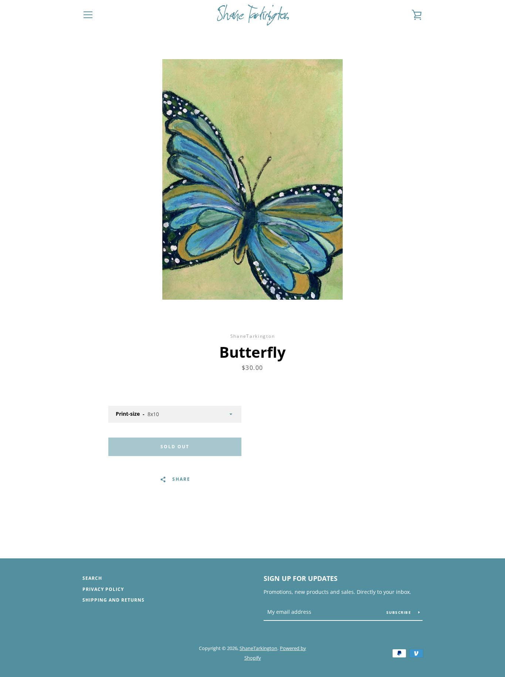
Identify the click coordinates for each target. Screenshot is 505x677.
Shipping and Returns (113, 600)
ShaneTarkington (258, 648)
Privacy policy (103, 589)
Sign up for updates (301, 578)
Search (92, 578)
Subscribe (399, 612)
